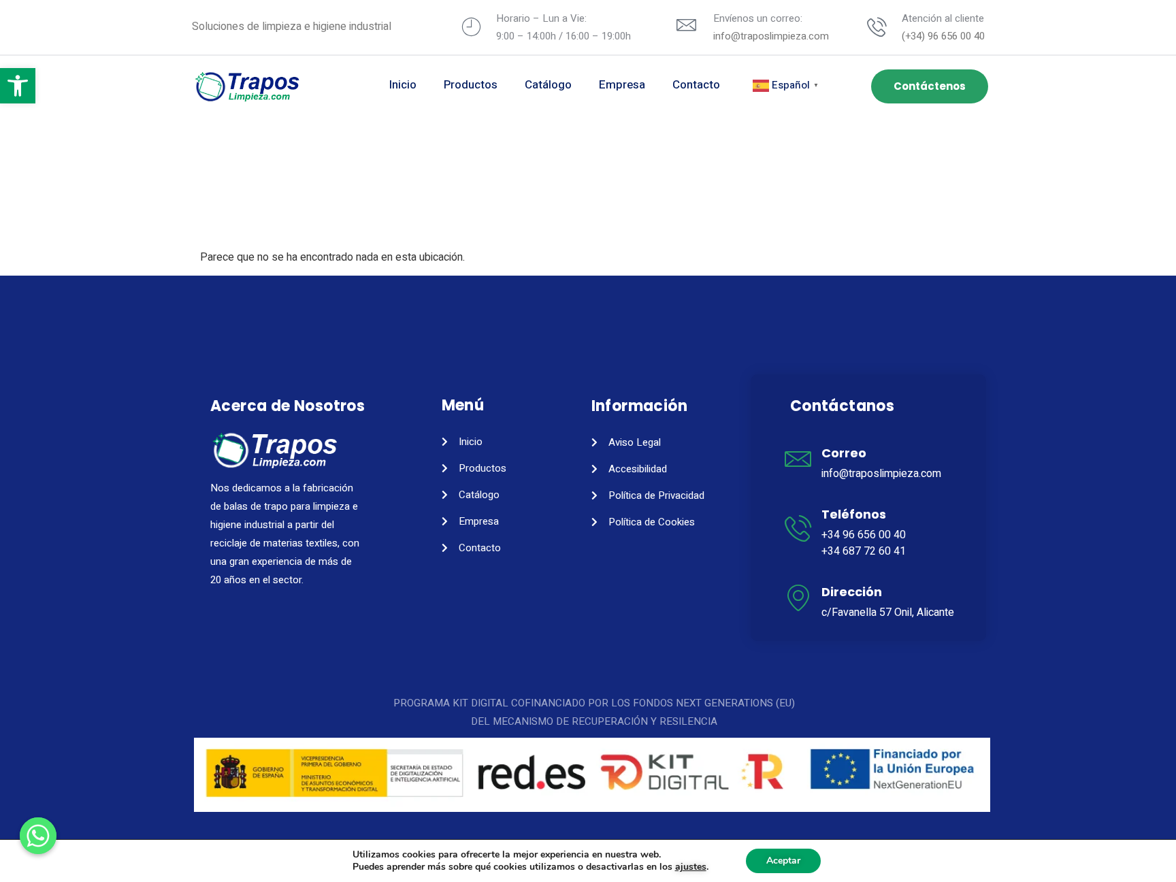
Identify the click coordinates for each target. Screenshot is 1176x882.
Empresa (622, 84)
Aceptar (783, 860)
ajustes (690, 867)
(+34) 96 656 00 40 (943, 36)
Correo (843, 452)
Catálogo (548, 84)
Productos (470, 84)
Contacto (696, 84)
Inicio (402, 84)
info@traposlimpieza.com (771, 36)
